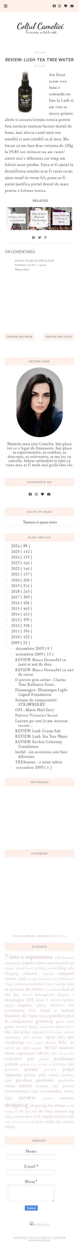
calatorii (30, 973)
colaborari (22, 984)
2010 (16, 636)
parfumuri (64, 1058)
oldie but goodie (62, 1053)
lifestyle (51, 1042)
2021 (16, 574)
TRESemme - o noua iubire (39, 761)
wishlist (68, 1121)
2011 (16, 631)
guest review (16, 1026)
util (71, 1116)
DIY (30, 999)
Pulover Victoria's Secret (36, 715)
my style (22, 1048)
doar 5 (42, 999)
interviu (69, 1032)
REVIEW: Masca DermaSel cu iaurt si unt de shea (40, 662)
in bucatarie (54, 1032)
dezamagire (15, 999)
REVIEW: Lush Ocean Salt (38, 730)
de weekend (52, 989)
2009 (16, 642)
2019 (16, 585)
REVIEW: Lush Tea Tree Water (41, 736)
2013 (16, 619)
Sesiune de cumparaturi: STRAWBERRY (36, 702)
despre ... (66, 994)
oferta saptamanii (20, 1053)
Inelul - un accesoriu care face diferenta (41, 754)
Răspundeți (22, 269)
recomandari (51, 1091)
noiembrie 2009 (30, 654)
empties (25, 1005)
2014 (16, 614)
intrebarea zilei (17, 1037)
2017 (16, 597)
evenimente (15, 1010)
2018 (16, 591)
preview (50, 1069)
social (70, 1105)
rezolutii (48, 1098)
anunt (20, 968)
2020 (16, 580)
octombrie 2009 (30, 767)
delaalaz (27, 995)
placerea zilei (63, 1064)
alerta (42, 962)
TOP (37, 1116)
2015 (16, 608)
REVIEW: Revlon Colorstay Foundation (38, 744)
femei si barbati (57, 1010)
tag (71, 1111)
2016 (16, 602)
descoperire (45, 994)
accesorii (12, 962)
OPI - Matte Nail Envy (34, 709)
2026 (16, 545)
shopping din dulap (47, 1105)
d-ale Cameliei (56, 984)
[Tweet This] (39, 237)
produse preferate (35, 1080)
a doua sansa (64, 957)
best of (32, 968)
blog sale (66, 968)
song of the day (17, 1111)
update (61, 1116)
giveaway (45, 1021)
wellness (37, 1121)
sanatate (67, 1097)
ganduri (57, 1015)
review (40, 52)
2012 (16, 625)
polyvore (12, 1069)
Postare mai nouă (19, 336)
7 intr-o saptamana (29, 957)
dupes (9, 1005)
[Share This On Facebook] (33, 237)
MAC (62, 1042)
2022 (16, 568)
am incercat (58, 962)
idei (8, 1031)
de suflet (34, 989)
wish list (53, 1121)
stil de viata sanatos (49, 1111)
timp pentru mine (19, 1116)
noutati (66, 1047)
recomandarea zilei (22, 1091)
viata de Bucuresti (17, 1122)
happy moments (42, 1026)
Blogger (59, 936)
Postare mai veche (59, 336)
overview (13, 1058)
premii (31, 1069)
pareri (44, 1059)
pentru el (45, 1064)
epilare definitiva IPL (55, 1005)
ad (23, 963)
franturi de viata (21, 1015)
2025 (16, 551)
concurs (37, 983)
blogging (12, 973)
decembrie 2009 (30, 648)
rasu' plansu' (63, 1086)
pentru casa (28, 1064)
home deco (65, 1026)
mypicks (37, 1048)
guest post (65, 1021)
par (30, 1058)
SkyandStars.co (39, 1240)
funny (43, 1016)
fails (32, 1010)
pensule (11, 1063)
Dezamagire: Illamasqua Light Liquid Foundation (41, 692)
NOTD (51, 1047)
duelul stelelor (62, 1000)
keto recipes (34, 1042)
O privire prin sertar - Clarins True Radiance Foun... (40, 682)
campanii (48, 973)
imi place (21, 1031)
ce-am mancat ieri (42, 978)
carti (22, 978)
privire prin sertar (41, 1074)
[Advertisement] (39, 898)
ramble (25, 1085)
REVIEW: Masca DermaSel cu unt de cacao (44, 672)
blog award (48, 968)
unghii (47, 1116)
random (42, 1086)
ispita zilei (55, 1037)
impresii (38, 1032)
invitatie (37, 1037)
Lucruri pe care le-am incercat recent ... (41, 723)
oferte (43, 1053)
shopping (16, 1105)
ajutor (30, 962)
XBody (10, 1127)
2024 (16, 557)
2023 (16, 562)
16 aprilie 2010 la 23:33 (40, 260)
